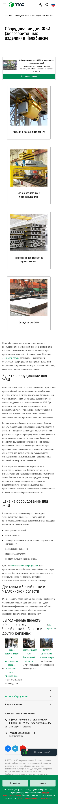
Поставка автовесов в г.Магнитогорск (47, 654)
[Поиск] (47, 5)
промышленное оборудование (24, 565)
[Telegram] (15, 748)
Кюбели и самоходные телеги (29, 131)
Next (54, 662)
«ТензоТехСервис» (10, 358)
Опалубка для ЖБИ (29, 322)
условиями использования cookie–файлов (35, 798)
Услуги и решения (13, 704)
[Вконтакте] (8, 748)
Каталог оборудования (16, 696)
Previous (3, 662)
